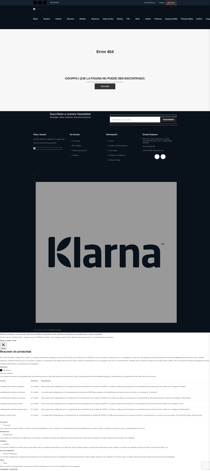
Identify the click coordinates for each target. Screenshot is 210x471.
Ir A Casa (105, 86)
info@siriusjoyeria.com (156, 150)
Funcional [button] (3, 422)
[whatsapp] (45, 2)
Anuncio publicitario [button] (7, 450)
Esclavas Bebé (171, 19)
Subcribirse (168, 120)
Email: (145, 150)
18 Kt (137, 19)
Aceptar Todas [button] (11, 340)
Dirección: (146, 139)
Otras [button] (2, 460)
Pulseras (158, 19)
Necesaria (7, 370)
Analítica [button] (3, 441)
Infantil (58, 19)
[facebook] (35, 2)
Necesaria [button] (3, 367)
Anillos (148, 19)
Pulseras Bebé (187, 19)
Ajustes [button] (2, 340)
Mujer (35, 19)
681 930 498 (54, 3)
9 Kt (128, 19)
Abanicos (95, 19)
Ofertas (120, 19)
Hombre (47, 19)
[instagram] (40, 2)
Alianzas (70, 19)
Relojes (83, 19)
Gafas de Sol (108, 19)
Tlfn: (144, 146)
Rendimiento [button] (4, 431)
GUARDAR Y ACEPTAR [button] (8, 469)
